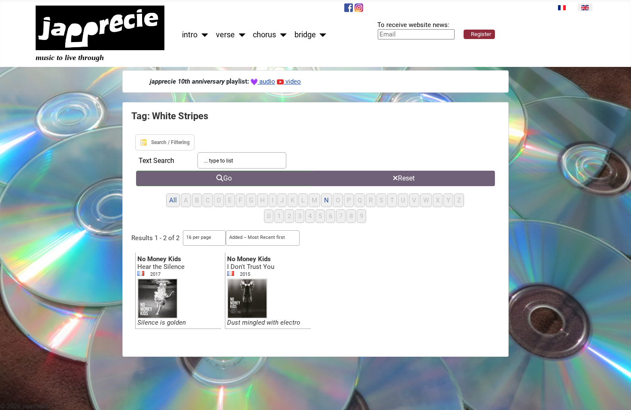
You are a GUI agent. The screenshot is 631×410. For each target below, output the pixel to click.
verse (225, 34)
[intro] (202, 34)
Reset (406, 178)
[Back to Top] (616, 395)
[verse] (240, 34)
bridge (305, 34)
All (173, 200)
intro (189, 34)
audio (266, 81)
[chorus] (281, 34)
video (292, 81)
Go (227, 178)
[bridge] (321, 34)
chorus (264, 34)
